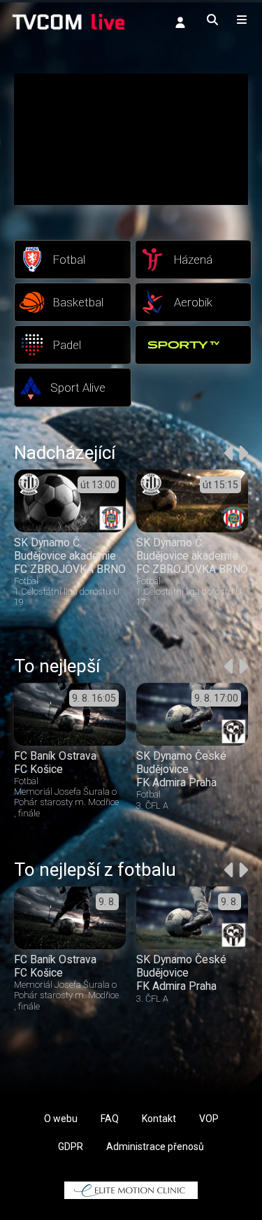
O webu (61, 1118)
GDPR (70, 1146)
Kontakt (159, 1118)
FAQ (110, 1118)
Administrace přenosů (155, 1146)
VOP (209, 1118)
